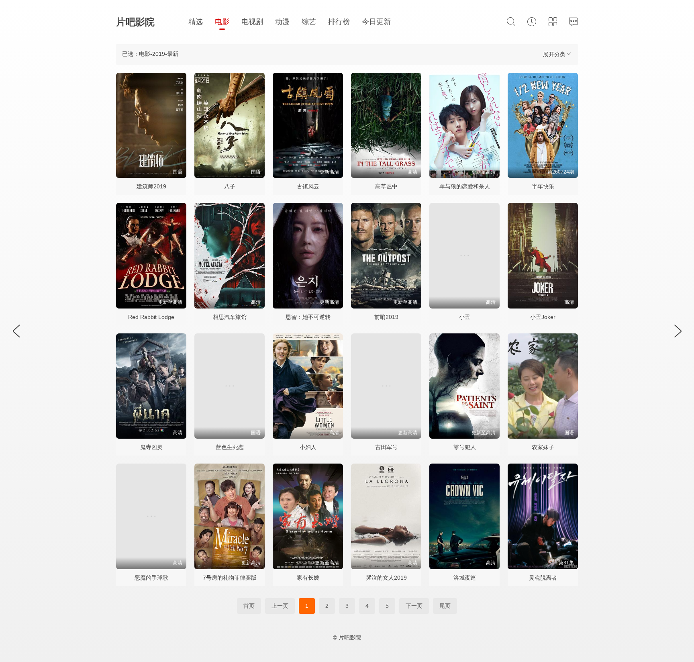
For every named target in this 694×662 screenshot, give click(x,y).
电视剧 (252, 22)
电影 (222, 22)
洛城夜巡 (464, 577)
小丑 (464, 317)
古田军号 (386, 447)
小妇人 (308, 447)
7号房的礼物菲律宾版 (230, 577)
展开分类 (554, 54)
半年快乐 (543, 186)
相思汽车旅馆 (230, 317)
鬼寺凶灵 (151, 447)
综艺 (309, 22)
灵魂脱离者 (543, 577)
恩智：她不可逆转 (308, 317)
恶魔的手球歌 (151, 577)
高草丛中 (386, 186)
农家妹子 (543, 447)
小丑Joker (542, 317)
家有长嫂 (308, 577)
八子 (229, 186)
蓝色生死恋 (230, 447)
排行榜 (339, 22)
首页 (249, 606)
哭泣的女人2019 (386, 577)
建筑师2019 (151, 186)
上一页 (279, 606)
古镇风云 (308, 186)
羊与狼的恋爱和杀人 (464, 186)
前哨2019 (386, 317)
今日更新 (376, 22)
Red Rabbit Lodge (151, 317)
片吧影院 (135, 21)
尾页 (445, 606)
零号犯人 (464, 447)
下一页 (414, 606)
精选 (195, 22)
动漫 (282, 22)
